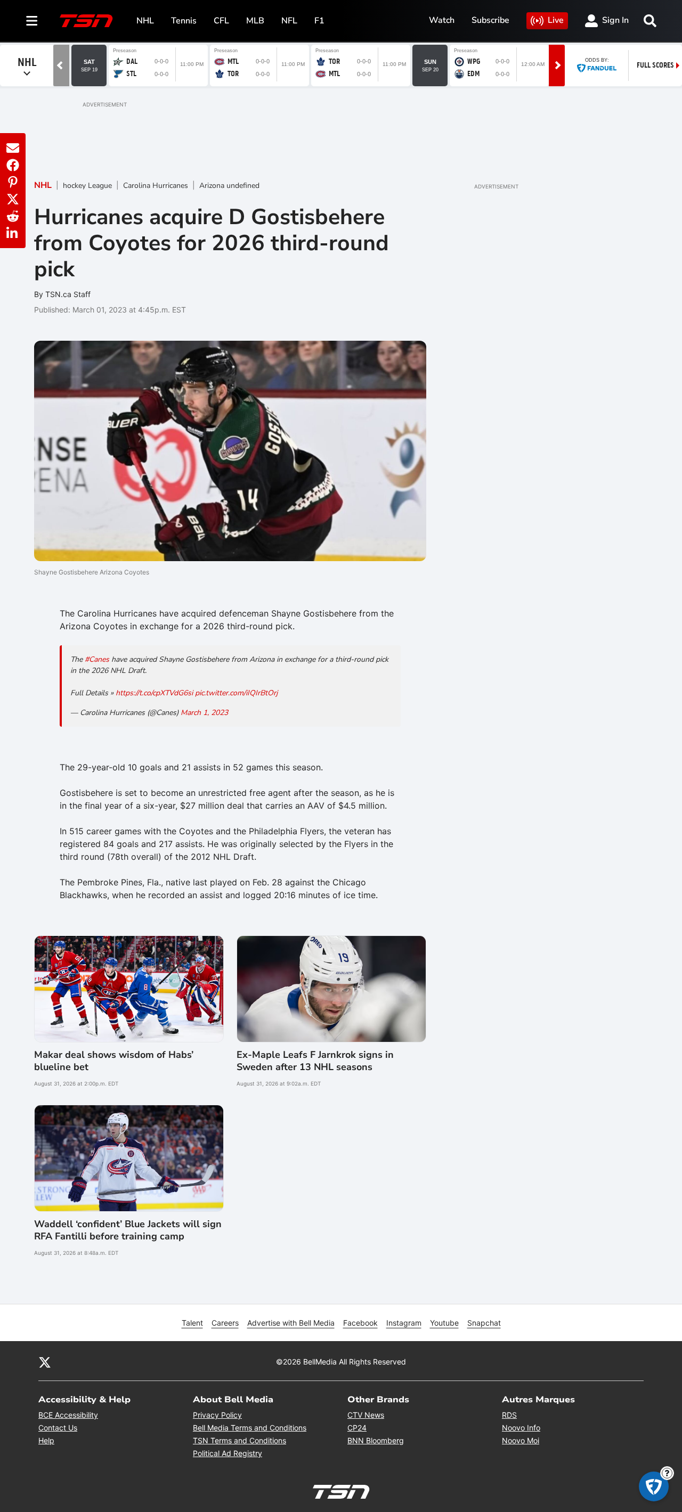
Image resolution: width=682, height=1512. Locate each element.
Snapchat (484, 1322)
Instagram (403, 1322)
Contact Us (57, 1427)
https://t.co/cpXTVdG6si (154, 693)
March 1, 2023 (204, 713)
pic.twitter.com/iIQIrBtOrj (236, 693)
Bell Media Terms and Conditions (249, 1427)
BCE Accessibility (68, 1414)
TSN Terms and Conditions (239, 1440)
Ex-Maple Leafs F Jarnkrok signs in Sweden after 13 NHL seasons (315, 1061)
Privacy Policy (217, 1414)
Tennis (184, 21)
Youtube (444, 1322)
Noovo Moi (520, 1440)
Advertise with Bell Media (291, 1322)
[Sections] (32, 20)
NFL (289, 21)
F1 (319, 21)
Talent (192, 1322)
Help (46, 1440)
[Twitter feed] (44, 1361)
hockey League (87, 185)
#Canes (97, 659)
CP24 (357, 1427)
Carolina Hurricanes (155, 185)
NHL (145, 21)
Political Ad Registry (227, 1453)
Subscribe (490, 20)
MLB (255, 21)
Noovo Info (521, 1427)
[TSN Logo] (86, 21)
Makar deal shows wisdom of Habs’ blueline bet (113, 1061)
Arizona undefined (229, 185)
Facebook (360, 1322)
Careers (225, 1322)
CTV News (365, 1414)
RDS (509, 1414)
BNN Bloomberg (375, 1440)
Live (556, 20)
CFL (221, 21)
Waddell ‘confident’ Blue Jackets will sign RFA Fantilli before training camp (128, 1230)
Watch (441, 20)
